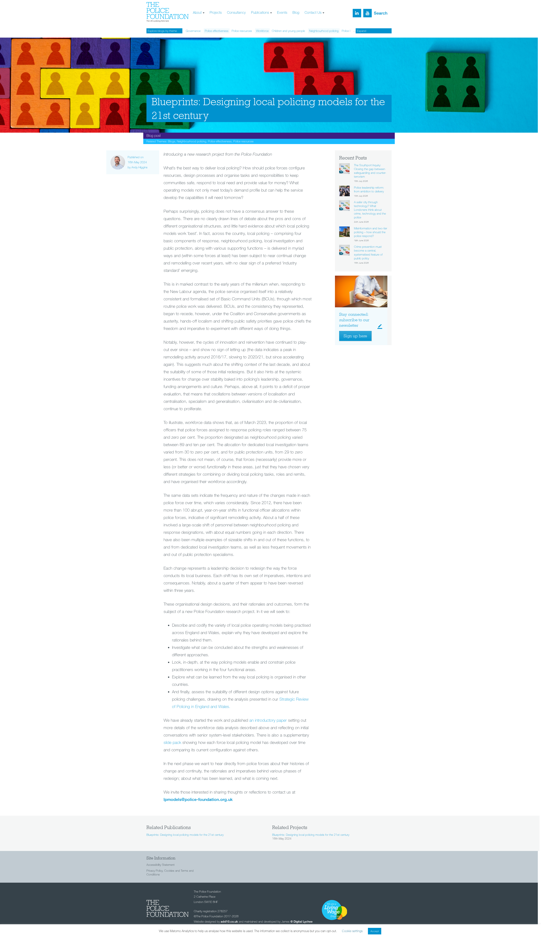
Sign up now (182, 47)
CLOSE (373, 26)
